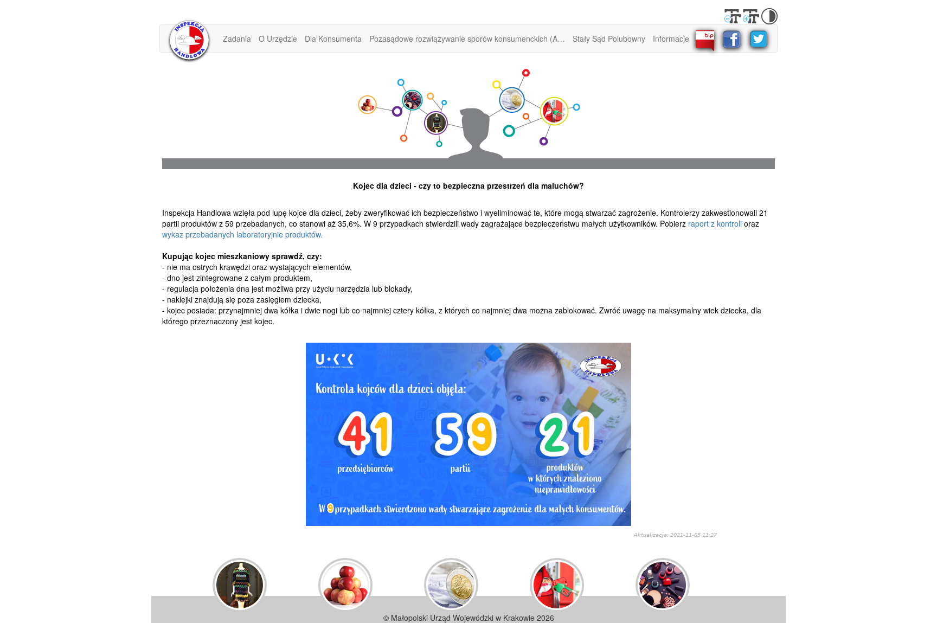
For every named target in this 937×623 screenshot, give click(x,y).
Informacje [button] (671, 38)
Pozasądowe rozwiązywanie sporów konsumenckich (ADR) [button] (469, 38)
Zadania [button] (237, 38)
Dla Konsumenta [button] (333, 38)
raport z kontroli (715, 223)
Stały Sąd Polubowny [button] (609, 38)
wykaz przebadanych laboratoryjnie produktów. (242, 234)
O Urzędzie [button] (278, 38)
